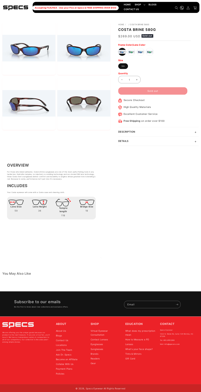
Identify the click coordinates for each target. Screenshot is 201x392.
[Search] (176, 7)
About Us (61, 330)
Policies (60, 373)
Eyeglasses (97, 344)
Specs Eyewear (94, 388)
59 (125, 67)
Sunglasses (97, 349)
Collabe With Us (64, 364)
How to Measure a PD (137, 339)
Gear (93, 363)
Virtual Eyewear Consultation (99, 332)
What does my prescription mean (140, 332)
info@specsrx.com (172, 344)
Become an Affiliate (66, 359)
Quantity (123, 73)
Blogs (59, 335)
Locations (61, 345)
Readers (95, 358)
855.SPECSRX (169, 340)
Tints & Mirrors (133, 353)
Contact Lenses (99, 339)
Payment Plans (64, 368)
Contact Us (62, 340)
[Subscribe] (177, 304)
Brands (94, 353)
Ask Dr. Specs (63, 354)
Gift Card (130, 358)
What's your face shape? (139, 349)
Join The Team (64, 349)
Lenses (129, 344)
